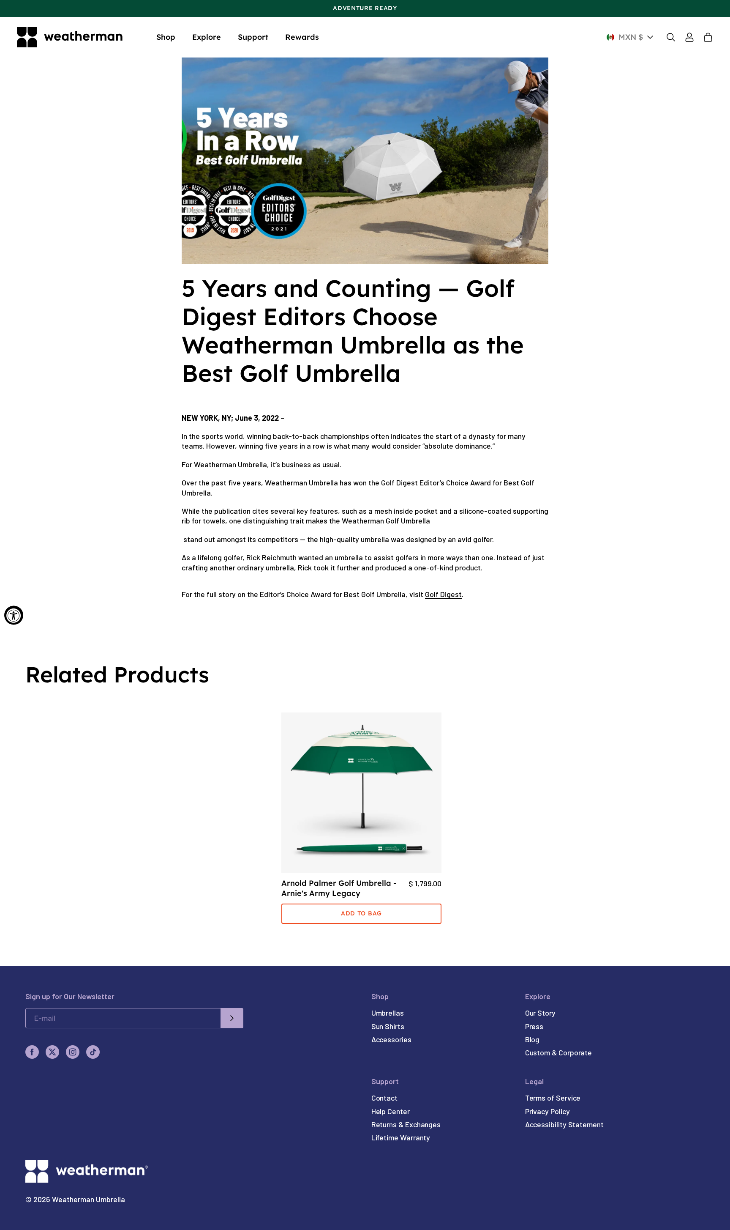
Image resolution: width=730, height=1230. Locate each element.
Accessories (391, 1039)
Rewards (302, 37)
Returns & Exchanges (406, 1124)
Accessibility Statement (564, 1124)
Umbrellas (387, 1012)
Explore (206, 37)
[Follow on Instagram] (72, 1052)
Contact (384, 1097)
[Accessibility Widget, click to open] (13, 615)
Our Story (540, 1012)
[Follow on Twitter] (52, 1052)
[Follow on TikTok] (93, 1052)
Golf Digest (443, 594)
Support (253, 37)
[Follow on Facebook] (32, 1052)
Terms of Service (553, 1097)
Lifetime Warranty (400, 1137)
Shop (165, 37)
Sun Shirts (387, 1026)
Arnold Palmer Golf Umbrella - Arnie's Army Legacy (338, 888)
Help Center (390, 1111)
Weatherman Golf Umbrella (386, 520)
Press (534, 1026)
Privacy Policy (547, 1111)
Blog (532, 1039)
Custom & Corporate (558, 1052)
